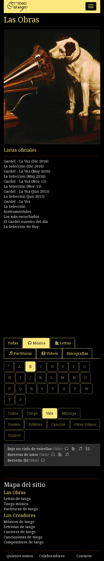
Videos (52, 353)
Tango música (16, 504)
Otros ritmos (85, 424)
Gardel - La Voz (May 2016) (27, 171)
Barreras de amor (23, 455)
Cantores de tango (20, 532)
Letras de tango (17, 499)
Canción (58, 424)
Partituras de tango (21, 509)
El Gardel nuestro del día (26, 222)
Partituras (23, 353)
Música (39, 343)
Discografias (77, 353)
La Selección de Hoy (21, 227)
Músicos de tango (19, 522)
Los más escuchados (21, 217)
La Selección (14, 207)
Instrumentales (17, 212)
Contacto (84, 556)
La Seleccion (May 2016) (24, 176)
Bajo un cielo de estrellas (30, 449)
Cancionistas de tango (23, 537)
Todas (13, 343)
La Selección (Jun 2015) (24, 196)
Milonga (69, 413)
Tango (32, 413)
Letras (65, 343)
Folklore (36, 424)
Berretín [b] (18, 460)
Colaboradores (52, 556)
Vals (49, 413)
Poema (14, 424)
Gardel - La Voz (17, 201)
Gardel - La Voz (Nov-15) (25, 181)
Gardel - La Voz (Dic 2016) (26, 161)
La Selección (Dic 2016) (24, 166)
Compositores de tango (24, 542)
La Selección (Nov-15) (22, 186)
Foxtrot (14, 435)
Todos (13, 413)
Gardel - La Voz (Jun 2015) (26, 191)
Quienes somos (20, 556)
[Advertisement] (52, 281)
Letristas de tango (19, 527)
